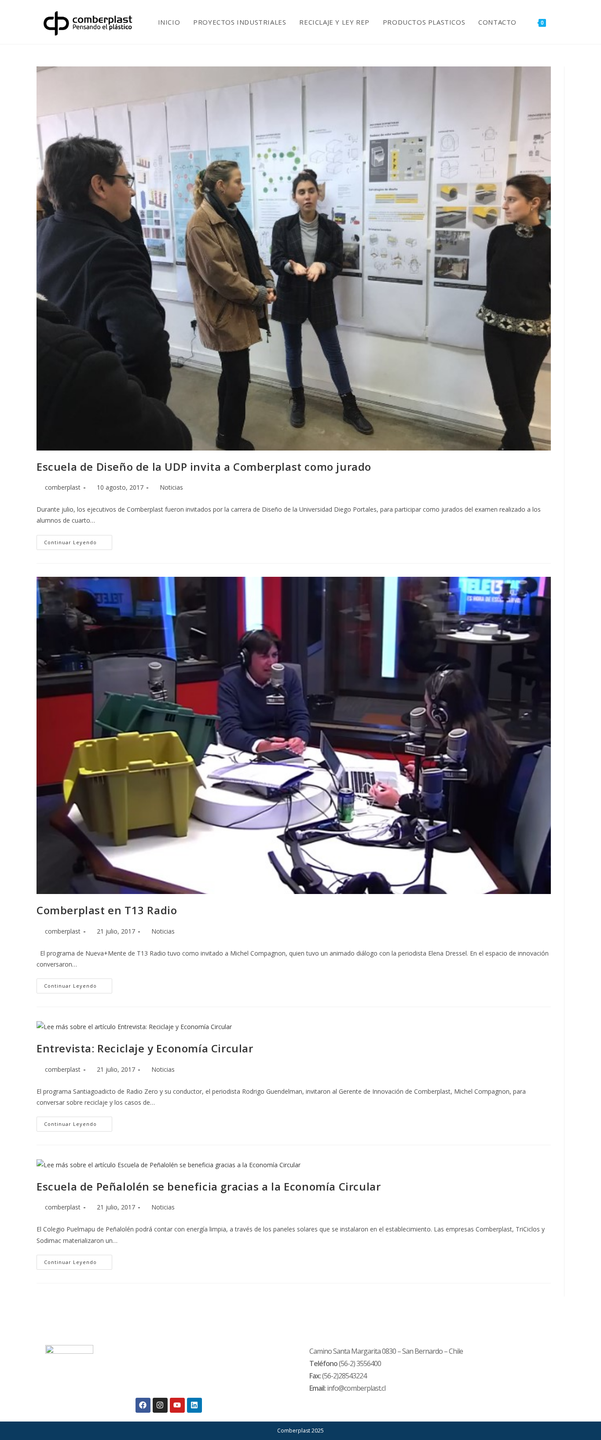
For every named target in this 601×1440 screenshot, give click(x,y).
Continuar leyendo (78, 540)
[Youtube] (177, 1405)
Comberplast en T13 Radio (107, 910)
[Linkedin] (194, 1405)
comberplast (63, 487)
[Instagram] (160, 1405)
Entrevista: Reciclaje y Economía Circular (145, 1048)
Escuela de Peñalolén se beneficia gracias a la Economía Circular (209, 1186)
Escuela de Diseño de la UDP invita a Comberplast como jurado (204, 466)
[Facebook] (143, 1405)
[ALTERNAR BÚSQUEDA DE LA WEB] (562, 22)
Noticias (171, 487)
